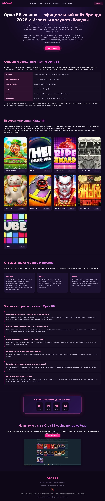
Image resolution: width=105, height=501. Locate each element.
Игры (64, 3)
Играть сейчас (52, 48)
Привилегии (56, 3)
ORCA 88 (7, 3)
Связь (70, 3)
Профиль (98, 3)
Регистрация (52, 435)
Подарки (33, 3)
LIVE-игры (47, 3)
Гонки (40, 3)
